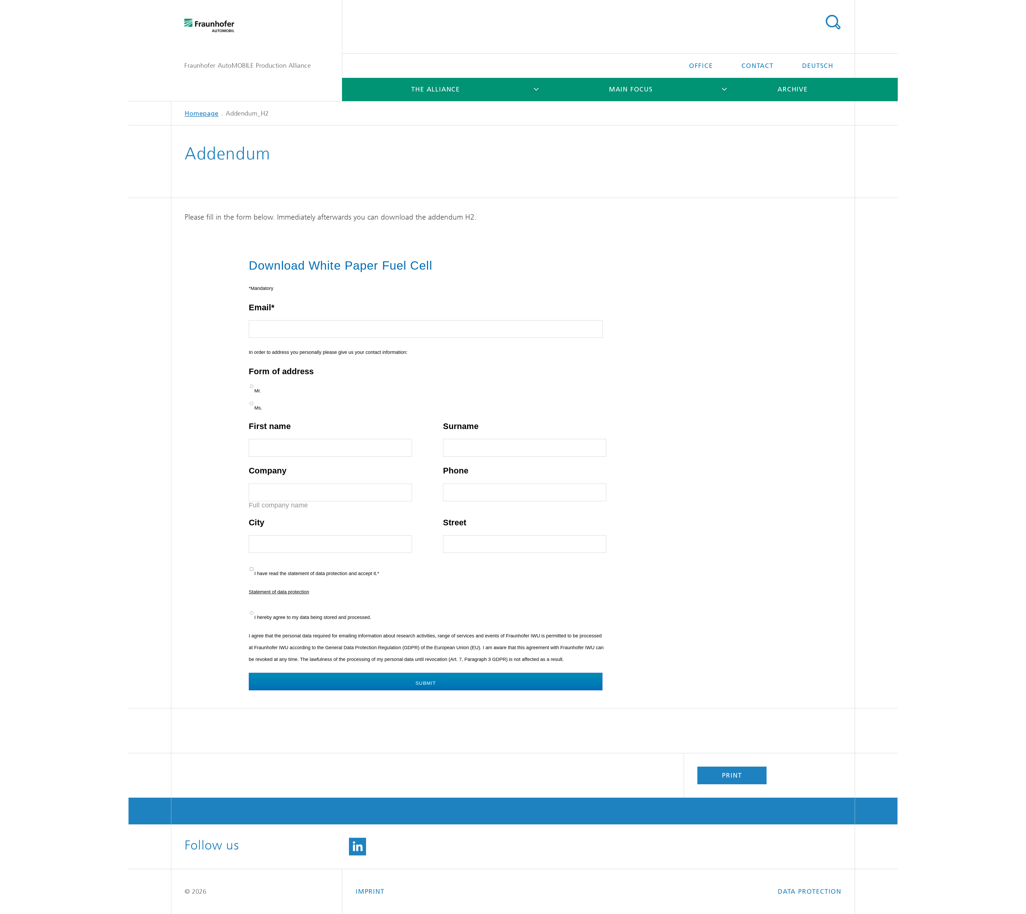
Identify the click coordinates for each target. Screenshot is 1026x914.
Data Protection (809, 891)
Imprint (370, 891)
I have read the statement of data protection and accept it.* (316, 573)
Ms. (258, 408)
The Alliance (435, 89)
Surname (461, 426)
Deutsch (817, 66)
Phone (455, 470)
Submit (425, 683)
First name (270, 426)
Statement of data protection (279, 592)
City (256, 522)
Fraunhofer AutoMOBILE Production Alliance (247, 65)
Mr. (257, 390)
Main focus (631, 89)
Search (832, 22)
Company (267, 470)
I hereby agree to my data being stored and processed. (312, 617)
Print (732, 775)
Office (701, 66)
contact (757, 66)
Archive (793, 89)
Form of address (281, 371)
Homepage (202, 113)
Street (454, 522)
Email (260, 307)
